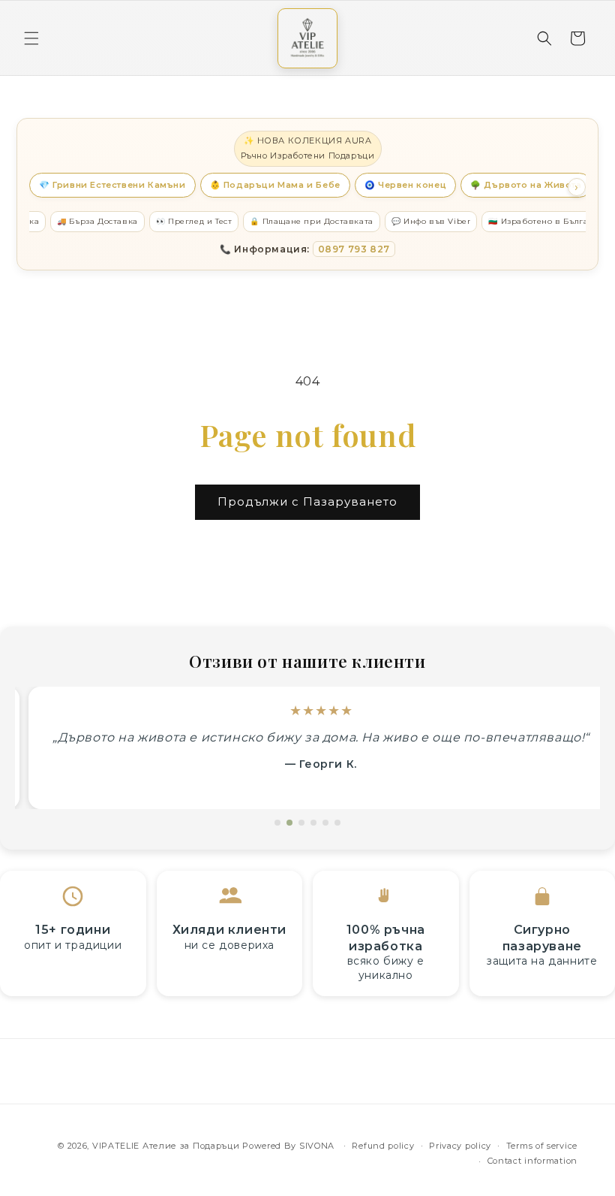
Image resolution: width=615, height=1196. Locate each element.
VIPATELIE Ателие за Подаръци (166, 1145)
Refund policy (383, 1145)
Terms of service (542, 1145)
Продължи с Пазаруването (308, 501)
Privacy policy (460, 1145)
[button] (31, 38)
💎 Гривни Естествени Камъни (112, 185)
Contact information (533, 1160)
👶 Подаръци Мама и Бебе (275, 185)
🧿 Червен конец (405, 185)
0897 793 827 (354, 249)
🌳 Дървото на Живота (525, 185)
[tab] (277, 823)
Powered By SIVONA (290, 1145)
